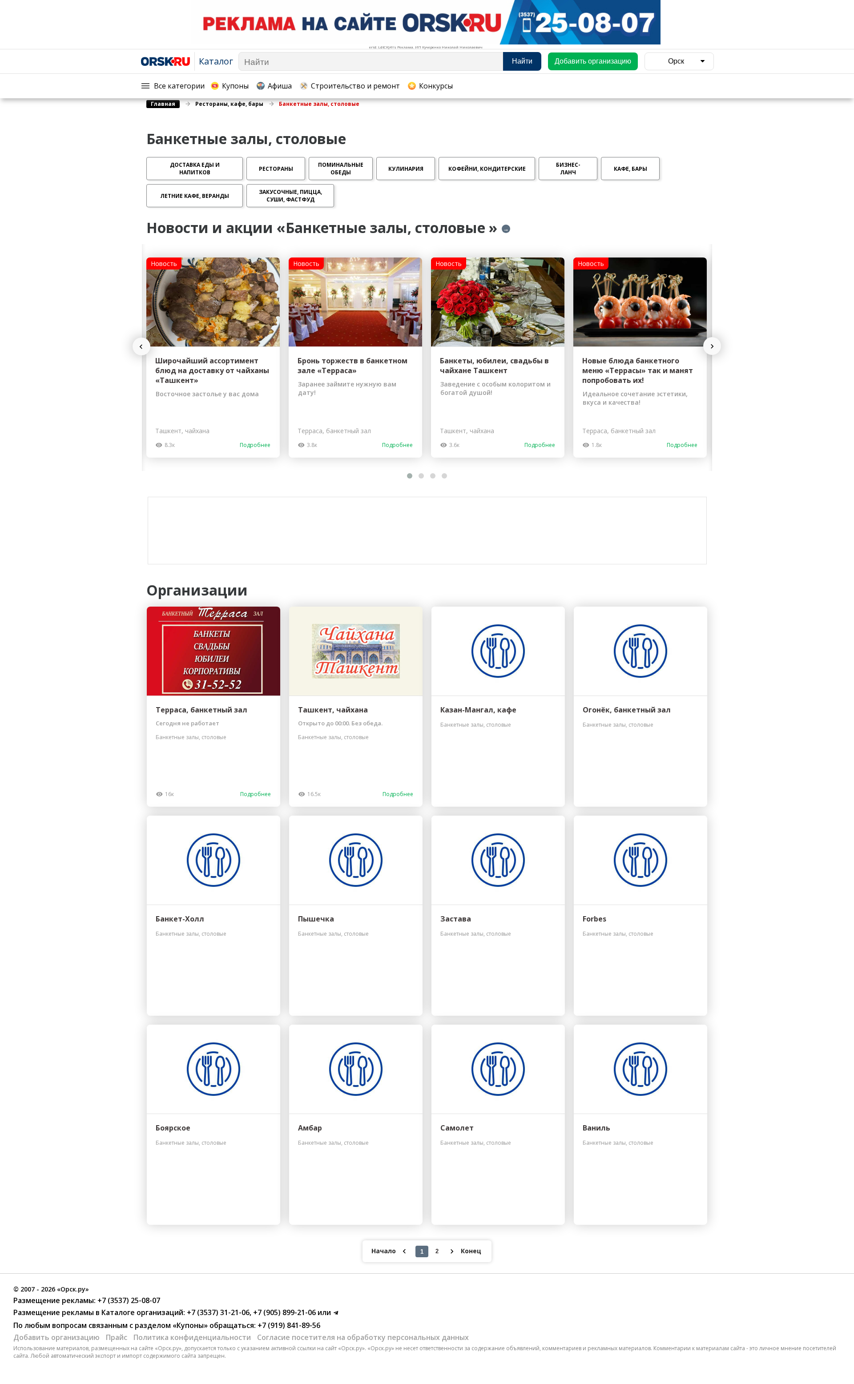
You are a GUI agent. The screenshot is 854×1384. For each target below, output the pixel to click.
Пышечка (316, 919)
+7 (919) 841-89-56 (288, 1325)
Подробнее (255, 445)
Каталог (216, 61)
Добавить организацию (56, 1337)
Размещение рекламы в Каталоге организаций (98, 1312)
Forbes (594, 919)
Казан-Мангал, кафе (478, 710)
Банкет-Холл (180, 919)
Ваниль (596, 1128)
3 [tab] (432, 476)
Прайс (116, 1337)
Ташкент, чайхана (333, 710)
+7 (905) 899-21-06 (283, 1312)
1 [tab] (409, 476)
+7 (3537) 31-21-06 (217, 1312)
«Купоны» (190, 1325)
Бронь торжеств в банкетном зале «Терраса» (352, 365)
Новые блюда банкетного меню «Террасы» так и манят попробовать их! (637, 370)
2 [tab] (421, 476)
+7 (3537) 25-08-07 (128, 1300)
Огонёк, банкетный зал (627, 710)
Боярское (173, 1128)
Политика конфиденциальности (192, 1337)
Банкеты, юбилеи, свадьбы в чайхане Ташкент (494, 365)
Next (712, 346)
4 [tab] (444, 476)
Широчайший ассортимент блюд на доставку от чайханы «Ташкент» (212, 370)
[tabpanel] (213, 357)
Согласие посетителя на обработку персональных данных (363, 1337)
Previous (145, 346)
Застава (455, 919)
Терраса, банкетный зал (201, 710)
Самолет (457, 1128)
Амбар (310, 1128)
